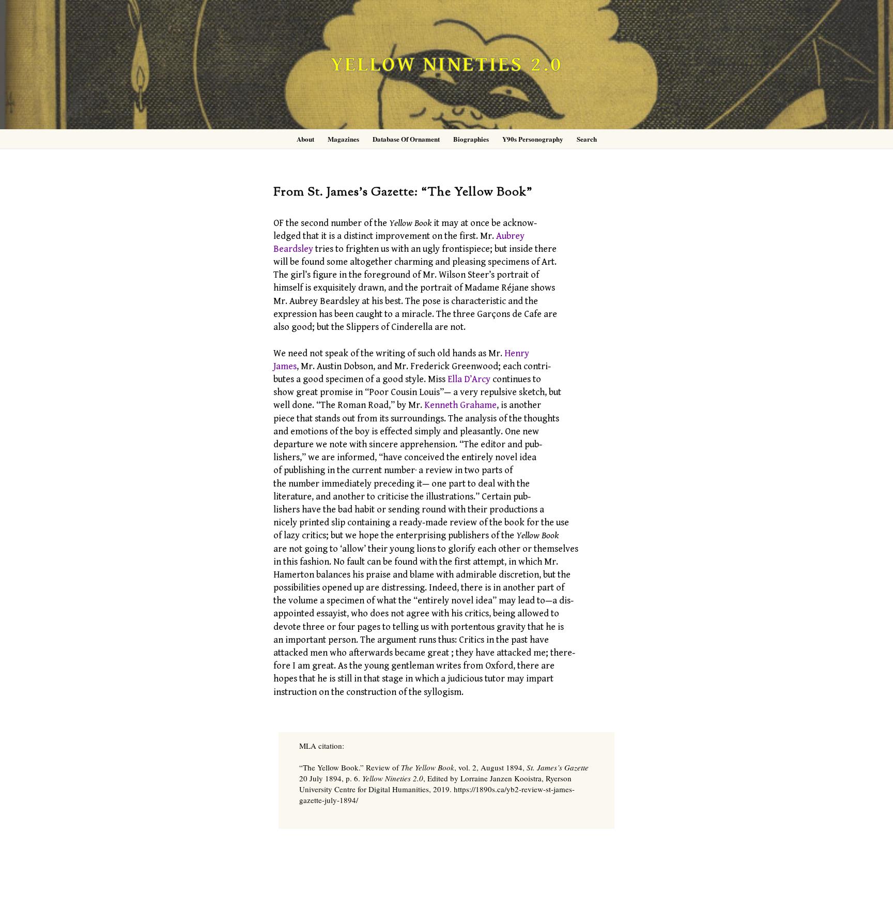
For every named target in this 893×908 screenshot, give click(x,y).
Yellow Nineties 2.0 (446, 65)
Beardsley (293, 249)
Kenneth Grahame (460, 405)
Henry (516, 353)
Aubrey (510, 236)
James (285, 366)
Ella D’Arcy (469, 379)
